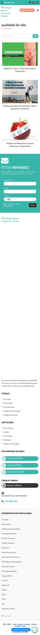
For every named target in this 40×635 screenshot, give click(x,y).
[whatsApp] (4, 472)
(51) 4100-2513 (9, 2)
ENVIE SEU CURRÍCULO (14, 485)
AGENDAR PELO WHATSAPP (15, 472)
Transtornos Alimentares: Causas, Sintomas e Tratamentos (20, 144)
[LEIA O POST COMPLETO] (20, 54)
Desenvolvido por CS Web (20, 632)
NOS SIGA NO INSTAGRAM (15, 458)
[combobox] (8, 199)
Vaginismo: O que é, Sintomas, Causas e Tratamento (20, 69)
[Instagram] (33, 2)
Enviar (32, 205)
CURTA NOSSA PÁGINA (14, 465)
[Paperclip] (4, 485)
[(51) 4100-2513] (2, 3)
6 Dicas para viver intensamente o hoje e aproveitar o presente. (20, 107)
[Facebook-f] (37, 2)
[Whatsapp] (30, 2)
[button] (37, 10)
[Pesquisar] (35, 36)
